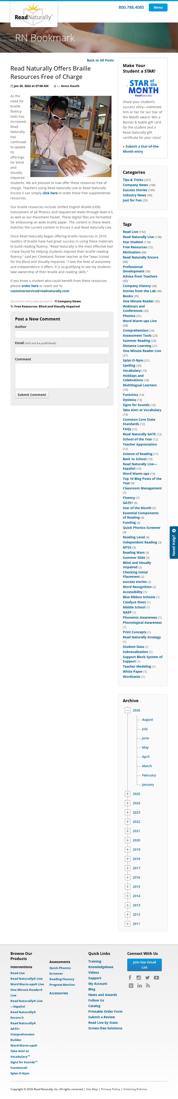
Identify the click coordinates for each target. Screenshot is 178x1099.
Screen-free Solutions (105, 1028)
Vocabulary (132, 370)
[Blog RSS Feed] (148, 985)
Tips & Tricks (133, 180)
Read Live (130, 231)
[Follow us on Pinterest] (131, 985)
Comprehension (135, 330)
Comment (23, 359)
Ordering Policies (135, 1089)
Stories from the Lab (139, 291)
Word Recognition (137, 587)
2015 (136, 887)
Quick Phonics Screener (141, 527)
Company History (137, 286)
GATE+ (128, 503)
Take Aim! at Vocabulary (142, 410)
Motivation (131, 252)
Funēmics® (18, 1068)
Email (35, 343)
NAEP (127, 612)
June (145, 738)
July (145, 729)
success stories (135, 581)
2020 (136, 840)
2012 (136, 914)
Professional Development (133, 269)
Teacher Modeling (137, 666)
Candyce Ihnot (134, 602)
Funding (129, 522)
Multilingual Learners (140, 385)
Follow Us (96, 1000)
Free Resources (25, 306)
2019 (136, 849)
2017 (136, 868)
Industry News (134, 195)
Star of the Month (137, 508)
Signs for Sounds (136, 405)
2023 (136, 812)
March (147, 766)
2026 (136, 710)
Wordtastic (131, 676)
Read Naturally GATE (139, 434)
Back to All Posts (100, 60)
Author (20, 326)
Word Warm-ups (136, 473)
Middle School (134, 607)
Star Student (133, 242)
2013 (136, 905)
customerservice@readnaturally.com (39, 291)
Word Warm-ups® (23, 1045)
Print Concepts (134, 632)
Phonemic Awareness (140, 617)
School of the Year (137, 439)
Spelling (129, 365)
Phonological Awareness (142, 622)
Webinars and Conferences (134, 308)
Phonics (129, 316)
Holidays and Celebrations (133, 377)
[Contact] (174, 542)
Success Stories (135, 190)
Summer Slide (134, 557)
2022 (136, 822)
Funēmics (130, 394)
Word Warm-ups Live (140, 321)
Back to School (134, 459)
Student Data (133, 646)
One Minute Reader (138, 301)
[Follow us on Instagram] (139, 977)
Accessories (58, 993)
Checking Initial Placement (135, 574)
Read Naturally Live (138, 237)
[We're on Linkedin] (139, 985)
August (147, 720)
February (149, 775)
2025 (136, 794)
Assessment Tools (137, 335)
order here (30, 286)
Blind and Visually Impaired (59, 306)
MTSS (127, 547)
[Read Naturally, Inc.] (33, 14)
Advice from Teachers (140, 276)
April (145, 757)
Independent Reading (140, 542)
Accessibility (133, 592)
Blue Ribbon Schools (139, 597)
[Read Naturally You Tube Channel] (156, 977)
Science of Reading (138, 454)
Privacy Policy (110, 1089)
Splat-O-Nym (133, 360)
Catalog (94, 1006)
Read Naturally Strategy (142, 637)
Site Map (92, 1089)
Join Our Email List (144, 965)
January (148, 784)
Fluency (129, 497)
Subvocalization (135, 652)
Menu (158, 7)
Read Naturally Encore (140, 257)
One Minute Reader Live (142, 351)
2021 (136, 831)
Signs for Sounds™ (24, 1062)
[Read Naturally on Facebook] (130, 977)
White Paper (133, 671)
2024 (136, 803)
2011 (136, 924)
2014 (136, 896)
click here (50, 193)
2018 (136, 859)
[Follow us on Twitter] (147, 977)
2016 (136, 877)
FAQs (127, 429)
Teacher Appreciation (140, 444)
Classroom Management (142, 488)
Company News (69, 301)
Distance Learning (137, 345)
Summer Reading (136, 340)
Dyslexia (129, 400)
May (145, 747)
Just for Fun (132, 200)
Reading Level (134, 537)
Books (128, 296)
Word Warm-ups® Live (27, 984)
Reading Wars (134, 552)
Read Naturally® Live (26, 978)
